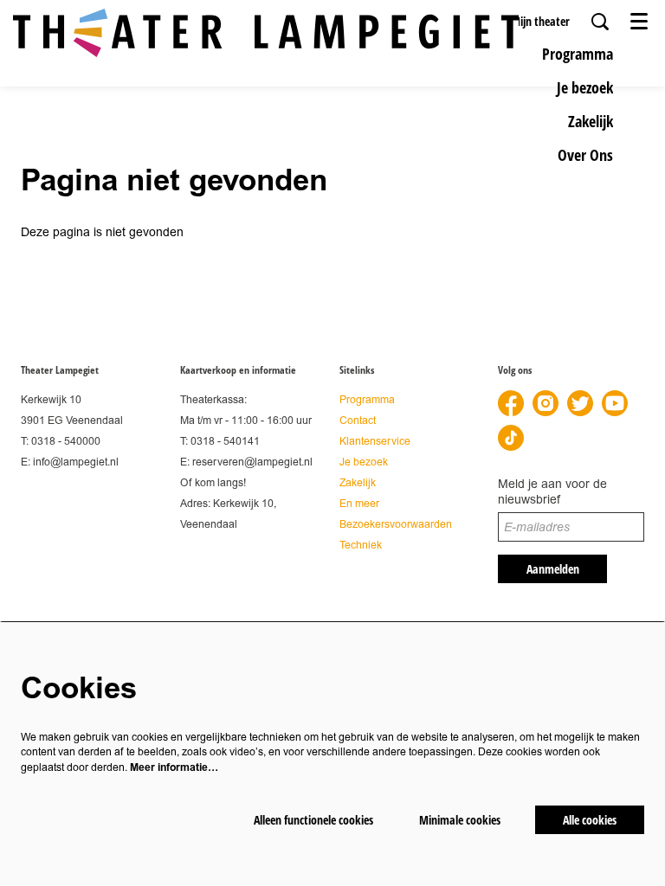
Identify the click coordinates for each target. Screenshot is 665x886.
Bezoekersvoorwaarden (395, 524)
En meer (359, 504)
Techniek (360, 545)
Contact (357, 420)
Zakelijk (357, 483)
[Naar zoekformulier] (600, 22)
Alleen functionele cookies (313, 820)
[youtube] (615, 403)
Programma (367, 400)
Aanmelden (552, 569)
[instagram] (545, 403)
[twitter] (580, 403)
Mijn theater (540, 21)
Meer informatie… (174, 767)
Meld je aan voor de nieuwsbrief (552, 492)
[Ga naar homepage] (266, 33)
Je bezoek (363, 462)
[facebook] (511, 403)
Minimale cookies (459, 820)
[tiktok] (511, 438)
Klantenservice (374, 441)
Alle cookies (590, 820)
